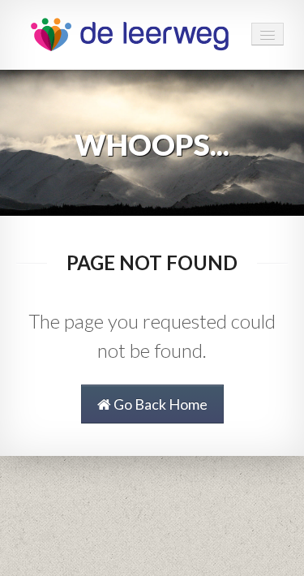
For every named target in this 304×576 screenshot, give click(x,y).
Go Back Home (159, 404)
